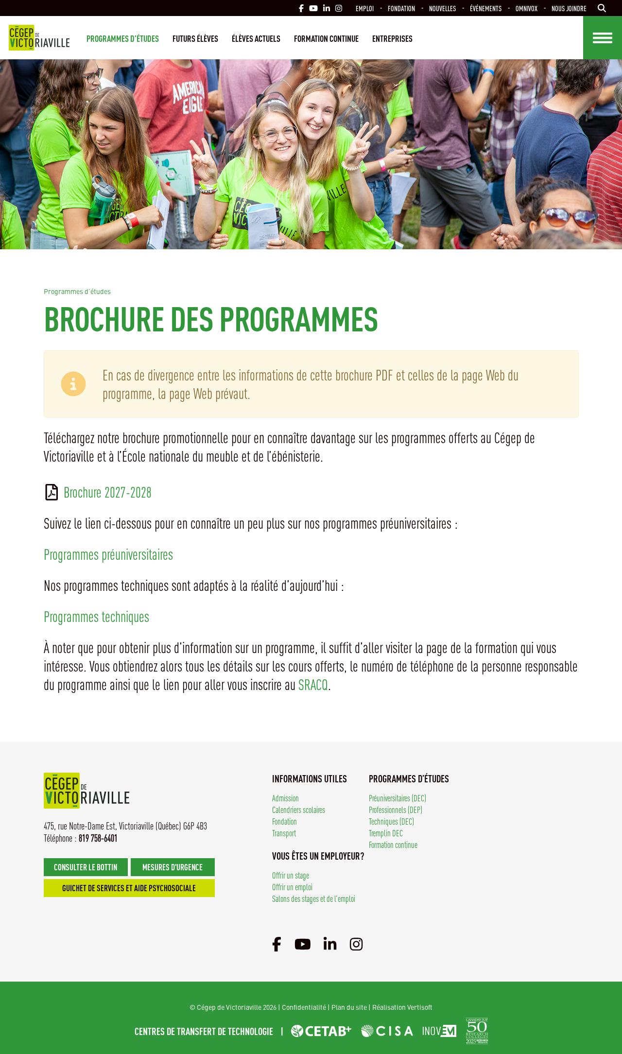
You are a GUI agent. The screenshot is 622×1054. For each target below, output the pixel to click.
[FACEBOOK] (301, 8)
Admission (285, 797)
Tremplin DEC (386, 832)
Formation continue (326, 38)
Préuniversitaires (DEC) (397, 797)
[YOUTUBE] (313, 8)
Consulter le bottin (85, 866)
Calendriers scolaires (298, 809)
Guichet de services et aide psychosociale (129, 887)
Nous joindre (569, 8)
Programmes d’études (122, 38)
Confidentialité (304, 1007)
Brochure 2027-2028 (108, 492)
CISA (387, 1031)
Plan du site (349, 1007)
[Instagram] (356, 943)
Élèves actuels (256, 38)
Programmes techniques (96, 616)
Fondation (401, 8)
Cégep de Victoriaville (39, 38)
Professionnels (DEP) (395, 809)
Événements (485, 8)
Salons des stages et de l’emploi (313, 898)
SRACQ (313, 684)
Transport (284, 832)
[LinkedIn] (330, 943)
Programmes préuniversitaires (108, 554)
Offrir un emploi (292, 886)
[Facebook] (276, 943)
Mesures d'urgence (172, 866)
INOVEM (439, 1031)
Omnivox (526, 8)
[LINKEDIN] (326, 8)
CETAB (321, 1031)
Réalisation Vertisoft (402, 1007)
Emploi (365, 8)
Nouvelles (442, 8)
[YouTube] (302, 943)
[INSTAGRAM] (338, 8)
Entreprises (392, 38)
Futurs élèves (195, 38)
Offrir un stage (290, 875)
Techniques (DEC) (391, 821)
